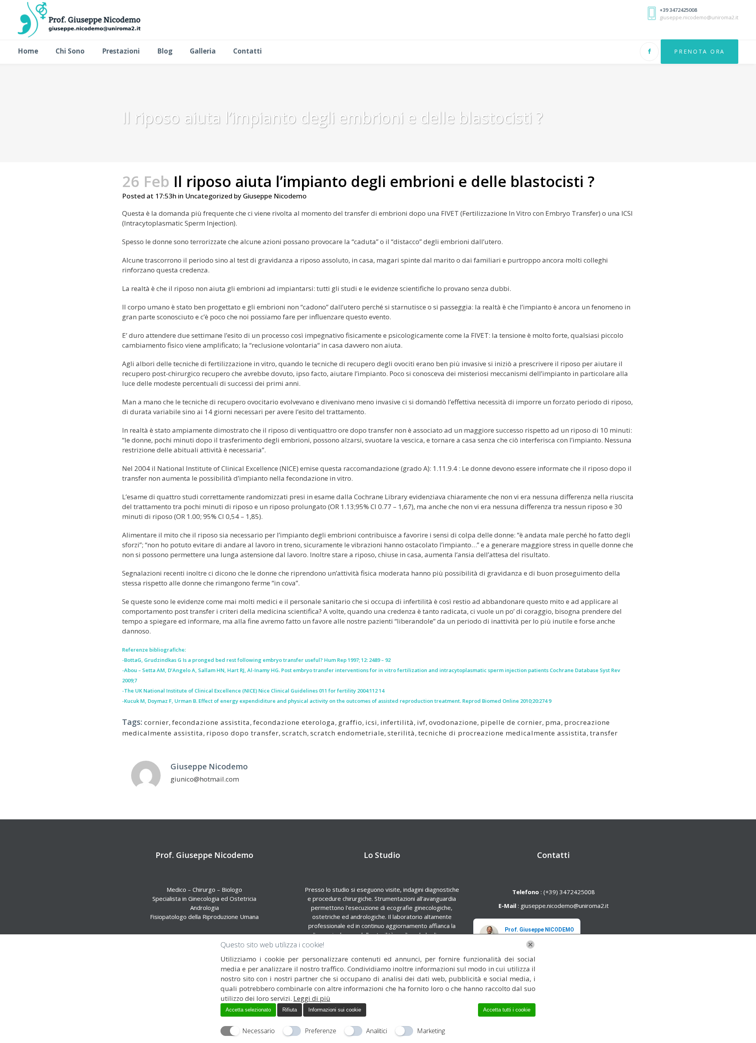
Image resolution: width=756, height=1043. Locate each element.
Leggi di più (311, 998)
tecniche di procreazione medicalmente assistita (502, 732)
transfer (604, 732)
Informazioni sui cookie (334, 1010)
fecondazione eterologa (294, 722)
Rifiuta (289, 1010)
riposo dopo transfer (242, 732)
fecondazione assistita (211, 722)
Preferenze (320, 1030)
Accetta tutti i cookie (506, 1010)
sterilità (401, 732)
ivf (421, 722)
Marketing (431, 1030)
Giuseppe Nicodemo (275, 195)
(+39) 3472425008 (568, 892)
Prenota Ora (699, 51)
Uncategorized (208, 195)
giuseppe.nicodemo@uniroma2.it (565, 906)
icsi (371, 722)
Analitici (376, 1030)
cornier (156, 722)
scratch (294, 732)
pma (553, 722)
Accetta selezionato (248, 1010)
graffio (350, 722)
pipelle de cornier (511, 722)
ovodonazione (453, 722)
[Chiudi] (530, 944)
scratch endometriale (347, 732)
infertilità (397, 722)
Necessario (258, 1030)
